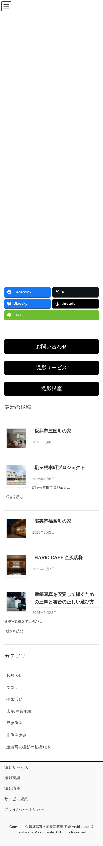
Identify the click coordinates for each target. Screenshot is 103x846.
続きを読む (16, 499)
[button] (51, 346)
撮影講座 (12, 788)
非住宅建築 (16, 735)
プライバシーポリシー (24, 809)
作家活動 (14, 699)
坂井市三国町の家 (53, 430)
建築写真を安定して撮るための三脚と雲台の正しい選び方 (64, 598)
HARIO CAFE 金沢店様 (59, 557)
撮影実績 (12, 778)
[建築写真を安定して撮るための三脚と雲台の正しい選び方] (16, 601)
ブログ (12, 687)
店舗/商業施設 (18, 711)
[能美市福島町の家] (16, 528)
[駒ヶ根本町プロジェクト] (16, 475)
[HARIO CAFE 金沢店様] (16, 565)
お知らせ (14, 675)
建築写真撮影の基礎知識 (28, 747)
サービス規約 (16, 799)
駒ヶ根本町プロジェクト (60, 467)
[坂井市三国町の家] (16, 438)
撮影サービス (16, 767)
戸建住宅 (14, 723)
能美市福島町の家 (53, 521)
